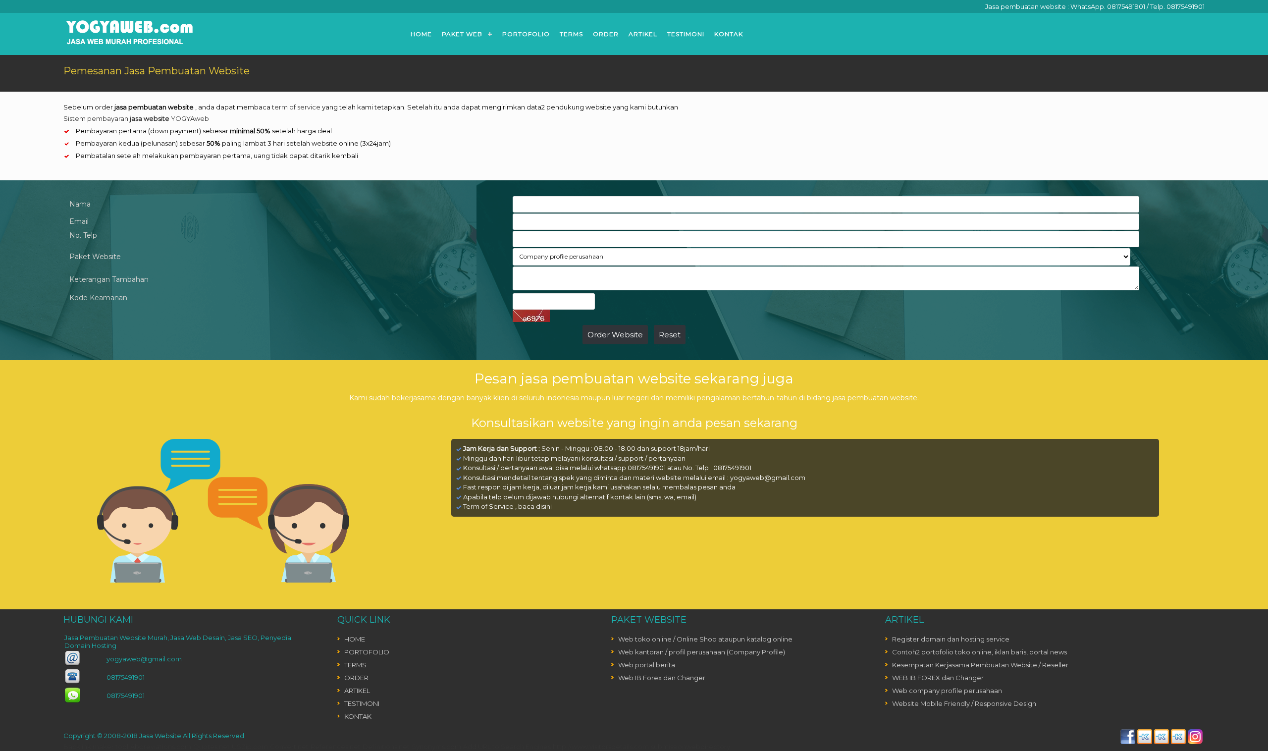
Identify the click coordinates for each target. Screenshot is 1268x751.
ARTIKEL (643, 34)
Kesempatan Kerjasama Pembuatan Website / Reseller (980, 665)
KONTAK (728, 34)
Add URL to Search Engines (507, 747)
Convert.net (289, 747)
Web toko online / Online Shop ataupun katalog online (705, 639)
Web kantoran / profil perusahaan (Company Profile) (701, 652)
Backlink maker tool (95, 747)
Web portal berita (646, 665)
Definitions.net (386, 747)
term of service (296, 107)
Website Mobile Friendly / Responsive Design (964, 703)
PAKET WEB (462, 34)
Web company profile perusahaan (947, 691)
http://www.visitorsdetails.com (601, 747)
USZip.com (250, 747)
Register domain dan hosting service (950, 639)
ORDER (606, 34)
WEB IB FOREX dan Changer (938, 678)
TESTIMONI (685, 34)
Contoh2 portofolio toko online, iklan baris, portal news (979, 652)
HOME (421, 34)
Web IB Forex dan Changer (661, 678)
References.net (336, 747)
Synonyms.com (436, 747)
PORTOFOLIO (526, 34)
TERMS (571, 34)
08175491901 (1126, 6)
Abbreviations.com (160, 747)
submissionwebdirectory (690, 747)
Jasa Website (160, 736)
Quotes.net (211, 747)
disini (544, 506)
